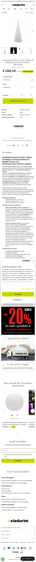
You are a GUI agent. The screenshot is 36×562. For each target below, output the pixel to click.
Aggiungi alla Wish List (19, 138)
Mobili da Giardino (7, 504)
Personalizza (17, 299)
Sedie (3, 496)
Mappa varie (31, 542)
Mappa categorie (14, 542)
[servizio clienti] (9, 9)
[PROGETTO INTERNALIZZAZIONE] (11, 548)
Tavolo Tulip (16, 493)
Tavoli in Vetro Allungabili (8, 483)
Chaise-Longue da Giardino (8, 507)
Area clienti (6, 534)
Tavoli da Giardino (25, 493)
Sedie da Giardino (24, 501)
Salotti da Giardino (22, 507)
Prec (27, 12)
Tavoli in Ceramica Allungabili (9, 480)
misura (4, 84)
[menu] (34, 5)
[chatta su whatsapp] (3, 559)
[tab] (18, 152)
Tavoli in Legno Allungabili (25, 480)
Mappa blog (23, 542)
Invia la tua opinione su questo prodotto (15, 140)
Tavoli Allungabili (7, 477)
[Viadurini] (18, 5)
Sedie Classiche (5, 499)
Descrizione (7, 152)
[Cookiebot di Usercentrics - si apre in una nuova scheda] (22, 261)
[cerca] (2, 5)
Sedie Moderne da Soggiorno (10, 501)
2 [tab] (20, 435)
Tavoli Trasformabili (6, 493)
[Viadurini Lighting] (18, 126)
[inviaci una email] (3, 9)
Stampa (30, 140)
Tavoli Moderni (6, 486)
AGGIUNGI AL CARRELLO (18, 101)
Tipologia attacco (8, 76)
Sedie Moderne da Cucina (18, 499)
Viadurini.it (5, 531)
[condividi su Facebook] (23, 145)
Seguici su (5, 538)
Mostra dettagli (26, 289)
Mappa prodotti (5, 542)
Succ (31, 12)
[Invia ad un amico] (14, 145)
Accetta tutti (18, 294)
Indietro (5, 12)
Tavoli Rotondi (5, 488)
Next (33, 31)
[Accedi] (21, 9)
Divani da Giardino (7, 510)
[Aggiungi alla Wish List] (17, 415)
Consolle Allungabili (21, 483)
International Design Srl (11, 527)
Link (5, 456)
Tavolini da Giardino (18, 510)
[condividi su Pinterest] (27, 145)
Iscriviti (18, 460)
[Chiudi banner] (33, 260)
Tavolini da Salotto (6, 491)
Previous (3, 31)
